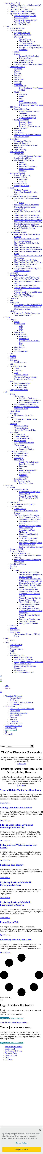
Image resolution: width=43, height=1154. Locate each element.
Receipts (13, 653)
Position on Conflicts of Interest (31, 547)
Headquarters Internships (23, 415)
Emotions (18, 84)
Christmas (23, 94)
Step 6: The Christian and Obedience (28, 220)
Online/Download (21, 128)
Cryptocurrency (20, 670)
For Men (17, 77)
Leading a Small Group (23, 158)
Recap (21, 203)
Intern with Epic (16, 715)
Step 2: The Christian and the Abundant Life (25, 208)
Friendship (18, 69)
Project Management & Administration (28, 471)
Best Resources (20, 362)
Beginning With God (22, 33)
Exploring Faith (11, 728)
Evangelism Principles (22, 141)
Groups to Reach (20, 456)
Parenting (18, 75)
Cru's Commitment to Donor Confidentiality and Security (30, 518)
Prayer (16, 52)
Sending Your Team (21, 186)
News (12, 568)
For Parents (23, 337)
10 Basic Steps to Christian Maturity (23, 196)
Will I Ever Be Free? (22, 22)
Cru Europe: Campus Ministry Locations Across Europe (25, 378)
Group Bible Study (21, 120)
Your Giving (14, 647)
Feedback (22, 171)
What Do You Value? (22, 294)
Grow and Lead (11, 730)
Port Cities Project (26, 483)
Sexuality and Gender (18, 564)
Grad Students (19, 347)
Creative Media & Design (28, 462)
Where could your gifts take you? (26, 277)
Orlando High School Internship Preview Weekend (26, 408)
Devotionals (18, 37)
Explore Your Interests (18, 451)
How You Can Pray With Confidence (28, 262)
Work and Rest (20, 86)
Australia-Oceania (21, 375)
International (14, 432)
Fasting (17, 54)
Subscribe (23, 388)
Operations (14, 721)
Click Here (21, 764)
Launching (23, 179)
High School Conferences (29, 402)
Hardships (18, 82)
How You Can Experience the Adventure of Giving (25, 265)
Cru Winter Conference (28, 398)
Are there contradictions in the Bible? (28, 65)
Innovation (23, 466)
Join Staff (13, 719)
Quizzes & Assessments (18, 275)
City (11, 354)
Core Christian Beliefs (22, 35)
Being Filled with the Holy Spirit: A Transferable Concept (27, 270)
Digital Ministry (20, 150)
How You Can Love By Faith (25, 260)
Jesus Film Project (21, 385)
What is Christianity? (17, 7)
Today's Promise (25, 39)
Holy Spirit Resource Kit (23, 62)
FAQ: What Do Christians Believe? (23, 9)
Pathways (22, 164)
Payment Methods (16, 649)
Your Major (18, 458)
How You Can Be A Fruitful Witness (28, 249)
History (12, 487)
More (12, 381)
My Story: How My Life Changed (22, 14)
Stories (16, 322)
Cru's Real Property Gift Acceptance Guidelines (28, 539)
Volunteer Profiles (21, 428)
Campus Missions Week (19, 390)
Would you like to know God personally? (25, 5)
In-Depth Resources (26, 169)
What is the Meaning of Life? (25, 16)
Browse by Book (25, 124)
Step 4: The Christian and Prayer (26, 215)
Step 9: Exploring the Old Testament (28, 226)
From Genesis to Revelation (29, 45)
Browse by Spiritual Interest (29, 126)
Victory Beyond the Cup (28, 496)
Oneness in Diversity (17, 551)
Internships (14, 413)
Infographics (14, 303)
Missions (13, 311)
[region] (21, 1140)
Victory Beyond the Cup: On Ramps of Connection (30, 599)
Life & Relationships (17, 67)
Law (21, 468)
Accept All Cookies (21, 1149)
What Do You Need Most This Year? (28, 292)
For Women (18, 79)
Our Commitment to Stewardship (26, 515)
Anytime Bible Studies (27, 116)
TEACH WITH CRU (22, 439)
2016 (21, 326)
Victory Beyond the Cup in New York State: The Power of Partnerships (30, 611)
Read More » (5, 803)
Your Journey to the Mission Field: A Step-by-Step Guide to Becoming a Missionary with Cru (28, 307)
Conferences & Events (13, 726)
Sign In (7, 688)
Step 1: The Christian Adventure (26, 205)
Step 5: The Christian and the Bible (27, 218)
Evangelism (14, 139)
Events (12, 394)
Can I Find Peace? (21, 18)
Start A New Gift (16, 645)
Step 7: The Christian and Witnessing (28, 222)
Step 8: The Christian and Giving (26, 224)
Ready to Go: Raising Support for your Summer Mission (27, 314)
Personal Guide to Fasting (29, 56)
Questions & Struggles (27, 118)
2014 (21, 328)
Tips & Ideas (19, 133)
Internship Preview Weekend (30, 400)
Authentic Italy (24, 447)
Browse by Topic (25, 122)
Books (12, 640)
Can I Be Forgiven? (21, 24)
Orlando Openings (21, 426)
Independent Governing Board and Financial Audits (30, 544)
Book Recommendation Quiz (25, 286)
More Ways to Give (17, 655)
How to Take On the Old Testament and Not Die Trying (27, 136)
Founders (13, 628)
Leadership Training (17, 173)
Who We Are (14, 502)
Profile (12, 651)
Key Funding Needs (22, 481)
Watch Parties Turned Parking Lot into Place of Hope (30, 586)
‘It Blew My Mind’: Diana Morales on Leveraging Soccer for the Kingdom (30, 574)
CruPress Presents (21, 190)
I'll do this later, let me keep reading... (14, 1022)
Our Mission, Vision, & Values (21, 702)
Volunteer (13, 424)
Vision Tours (19, 445)
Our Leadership (15, 704)
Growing (22, 181)
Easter (21, 96)
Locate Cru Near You (18, 366)
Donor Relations (16, 507)
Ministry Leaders (20, 351)
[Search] (32, 746)
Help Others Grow (17, 152)
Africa (16, 368)
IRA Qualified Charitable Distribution (28, 662)
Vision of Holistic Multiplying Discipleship (20, 790)
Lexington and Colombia (28, 623)
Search (2, 746)
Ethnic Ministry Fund (22, 553)
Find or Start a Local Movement (22, 709)
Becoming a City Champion (29, 619)
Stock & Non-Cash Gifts (23, 660)
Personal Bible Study (22, 109)
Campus (13, 320)
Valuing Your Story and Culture (16, 807)
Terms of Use (15, 632)
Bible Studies (15, 107)
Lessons (22, 162)
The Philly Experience (27, 621)
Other (21, 101)
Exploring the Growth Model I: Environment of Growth (15, 903)
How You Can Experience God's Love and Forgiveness (26, 240)
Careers (12, 417)
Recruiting (23, 475)
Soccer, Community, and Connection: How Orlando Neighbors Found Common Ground (29, 592)
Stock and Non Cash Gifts (24, 672)
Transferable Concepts (18, 232)
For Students (24, 339)
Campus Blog (19, 324)
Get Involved (10, 707)
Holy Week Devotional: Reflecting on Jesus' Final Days (31, 104)
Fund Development (26, 464)
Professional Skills (21, 453)
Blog (11, 300)
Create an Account (16, 1018)
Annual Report (20, 509)
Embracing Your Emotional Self (15, 939)
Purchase (17, 130)
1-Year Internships (21, 436)
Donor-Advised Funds (22, 664)
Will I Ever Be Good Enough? (25, 20)
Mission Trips (15, 411)
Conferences (19, 396)
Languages (14, 273)
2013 (21, 330)
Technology (23, 477)
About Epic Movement (13, 696)
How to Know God (17, 28)
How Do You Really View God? (26, 279)
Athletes (13, 356)
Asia (16, 373)
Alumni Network (16, 724)
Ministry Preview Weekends (25, 405)
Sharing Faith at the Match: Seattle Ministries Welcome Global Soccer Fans (29, 604)
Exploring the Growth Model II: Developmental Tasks (16, 883)
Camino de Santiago (26, 449)
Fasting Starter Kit (26, 60)
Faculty (17, 349)
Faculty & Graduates (22, 383)
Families (13, 358)
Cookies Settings (21, 1143)
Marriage (17, 73)
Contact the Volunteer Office (25, 430)
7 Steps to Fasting (25, 58)
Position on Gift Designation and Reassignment (30, 527)
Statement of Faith (16, 549)
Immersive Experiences (28, 167)
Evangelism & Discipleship (24, 504)
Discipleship (19, 154)
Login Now (4, 1018)
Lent (21, 99)
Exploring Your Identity (12, 865)
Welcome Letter (16, 698)
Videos (21, 345)
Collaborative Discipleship (24, 160)
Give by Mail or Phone (23, 657)
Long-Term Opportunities (24, 443)
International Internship (18, 713)
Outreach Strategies (21, 143)
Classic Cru (14, 298)
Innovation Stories (21, 490)
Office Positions (20, 441)
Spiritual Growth (16, 31)
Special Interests (20, 479)
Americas (18, 371)
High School (19, 332)
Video (12, 188)
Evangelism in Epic (9, 922)
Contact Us (14, 626)
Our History (14, 700)
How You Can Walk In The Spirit (27, 247)
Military (13, 364)
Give (6, 686)
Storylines (13, 566)
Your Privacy (14, 630)
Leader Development (22, 175)
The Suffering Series (27, 41)
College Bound (20, 334)
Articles (17, 570)
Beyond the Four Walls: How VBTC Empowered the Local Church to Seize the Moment (30, 581)
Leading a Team (20, 184)
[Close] (40, 1130)
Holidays (17, 92)
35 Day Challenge (26, 43)
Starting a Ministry (21, 177)
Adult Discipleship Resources (30, 156)
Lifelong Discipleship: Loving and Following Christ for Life (16, 826)
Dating (16, 71)
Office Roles (19, 460)
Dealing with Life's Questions (21, 11)
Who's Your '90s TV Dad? (24, 296)
